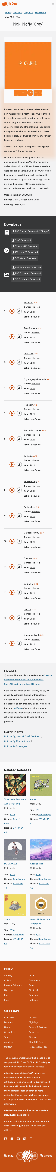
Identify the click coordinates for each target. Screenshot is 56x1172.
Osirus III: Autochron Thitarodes (40, 921)
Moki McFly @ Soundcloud (17, 741)
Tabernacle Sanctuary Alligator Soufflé (15, 801)
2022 (38, 810)
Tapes (7, 1037)
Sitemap (33, 1037)
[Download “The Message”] (19, 490)
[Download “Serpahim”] (19, 592)
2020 (12, 874)
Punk (31, 985)
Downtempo (35, 980)
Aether (33, 799)
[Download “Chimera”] (19, 566)
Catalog (8, 975)
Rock (6, 1000)
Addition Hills (36, 863)
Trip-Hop (33, 995)
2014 (38, 934)
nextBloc (33, 1017)
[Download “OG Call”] (19, 618)
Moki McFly (9, 736)
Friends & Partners (38, 1027)
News (7, 1027)
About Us (8, 1042)
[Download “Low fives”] (19, 362)
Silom (7, 919)
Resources (34, 1032)
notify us (17, 708)
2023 (12, 814)
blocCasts (9, 1017)
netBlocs (33, 1000)
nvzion (16, 1121)
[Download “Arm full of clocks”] (19, 438)
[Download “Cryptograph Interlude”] (19, 387)
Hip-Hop (8, 990)
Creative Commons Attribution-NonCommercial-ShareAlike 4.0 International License (28, 679)
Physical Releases (12, 985)
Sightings (33, 1022)
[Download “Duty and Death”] (19, 643)
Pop (6, 995)
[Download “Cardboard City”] (19, 541)
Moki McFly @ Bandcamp (29, 736)
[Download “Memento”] (19, 311)
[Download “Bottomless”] (19, 515)
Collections (9, 1032)
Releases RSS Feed (38, 1047)
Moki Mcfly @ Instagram (16, 746)
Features (8, 1022)
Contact (8, 1047)
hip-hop (36, 307)
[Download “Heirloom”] (19, 413)
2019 (38, 874)
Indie (31, 975)
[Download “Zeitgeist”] (19, 464)
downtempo (44, 814)
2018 (12, 930)
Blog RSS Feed (36, 1042)
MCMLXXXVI (10, 863)
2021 (32, 312)
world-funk (18, 934)
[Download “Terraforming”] (19, 336)
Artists (7, 980)
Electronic (34, 990)
